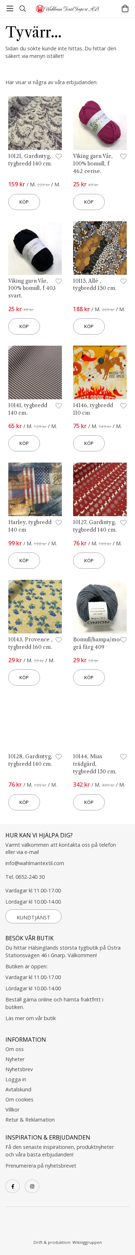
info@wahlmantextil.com (34, 863)
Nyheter (14, 1059)
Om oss (14, 1049)
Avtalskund (18, 1089)
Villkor (12, 1109)
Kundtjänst (33, 917)
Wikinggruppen (87, 1242)
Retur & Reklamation (30, 1119)
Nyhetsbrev (19, 1069)
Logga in (15, 1079)
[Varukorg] (125, 8)
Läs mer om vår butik (30, 1018)
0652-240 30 (30, 876)
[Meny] (10, 8)
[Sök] (22, 8)
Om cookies (19, 1099)
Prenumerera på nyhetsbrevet (40, 1165)
